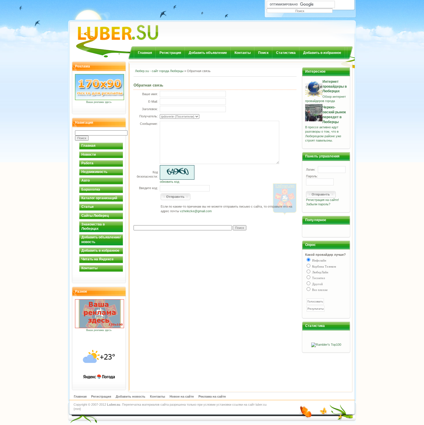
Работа (87, 163)
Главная (145, 53)
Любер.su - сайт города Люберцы (159, 71)
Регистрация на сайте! (322, 200)
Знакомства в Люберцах (93, 226)
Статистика (286, 53)
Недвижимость (94, 172)
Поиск (263, 53)
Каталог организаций (99, 198)
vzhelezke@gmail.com (196, 211)
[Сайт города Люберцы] (133, 30)
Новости (88, 155)
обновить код (169, 181)
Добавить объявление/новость (101, 239)
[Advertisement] (201, 80)
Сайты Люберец (95, 216)
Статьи (87, 207)
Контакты (242, 53)
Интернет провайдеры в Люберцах (334, 86)
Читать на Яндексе (97, 259)
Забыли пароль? (318, 204)
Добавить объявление (208, 53)
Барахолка (90, 189)
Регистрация (170, 53)
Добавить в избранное (322, 53)
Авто (85, 180)
